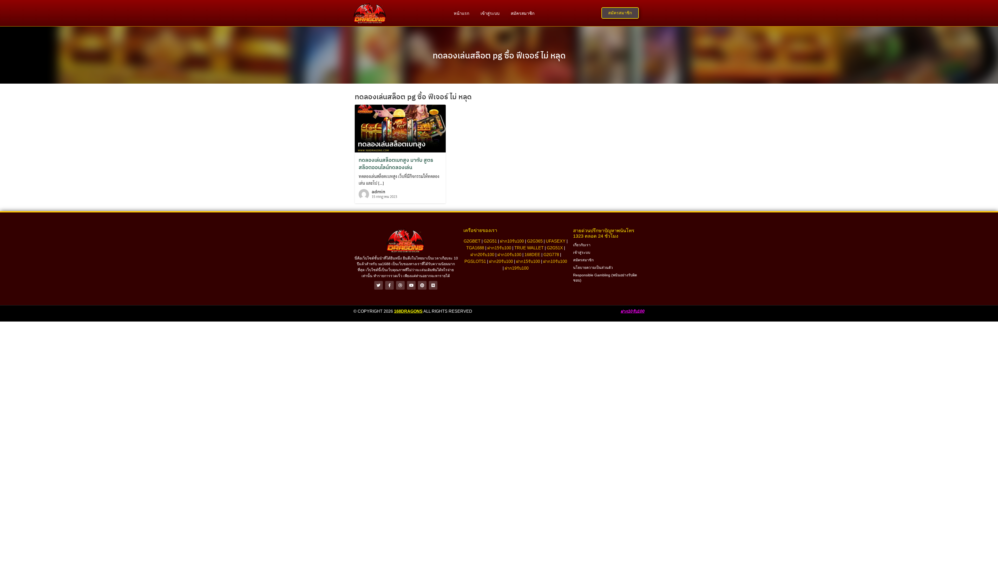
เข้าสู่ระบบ (490, 13)
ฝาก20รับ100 (482, 254)
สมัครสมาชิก (523, 13)
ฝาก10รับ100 (512, 241)
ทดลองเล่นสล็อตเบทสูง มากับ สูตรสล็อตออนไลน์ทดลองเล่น (396, 163)
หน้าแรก (461, 13)
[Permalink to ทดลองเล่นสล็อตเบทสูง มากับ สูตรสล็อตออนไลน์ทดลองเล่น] (400, 128)
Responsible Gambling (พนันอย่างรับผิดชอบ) (605, 277)
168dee (532, 254)
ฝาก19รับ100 (517, 268)
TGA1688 (475, 248)
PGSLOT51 (475, 261)
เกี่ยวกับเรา (581, 245)
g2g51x (555, 248)
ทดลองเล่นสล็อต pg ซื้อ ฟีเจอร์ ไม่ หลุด (499, 55)
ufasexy (556, 241)
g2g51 (490, 241)
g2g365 (535, 241)
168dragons (408, 311)
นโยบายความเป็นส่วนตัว (593, 267)
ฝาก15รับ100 (499, 248)
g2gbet (472, 241)
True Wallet (529, 248)
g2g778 (551, 254)
